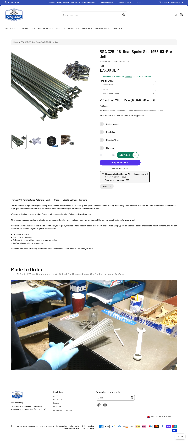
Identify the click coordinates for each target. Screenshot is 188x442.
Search (56, 403)
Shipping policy (88, 426)
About (55, 396)
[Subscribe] (132, 398)
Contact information (71, 429)
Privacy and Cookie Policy (63, 410)
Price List (57, 407)
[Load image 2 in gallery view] (35, 141)
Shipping (128, 76)
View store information (115, 180)
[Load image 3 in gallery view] (51, 141)
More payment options (120, 169)
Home (15, 42)
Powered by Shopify (46, 426)
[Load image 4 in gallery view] (67, 141)
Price (102, 66)
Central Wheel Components (27, 426)
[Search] (124, 15)
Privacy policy (61, 426)
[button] (138, 124)
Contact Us (57, 399)
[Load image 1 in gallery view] (19, 141)
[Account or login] (176, 14)
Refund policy (74, 426)
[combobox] (93, 15)
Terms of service (88, 429)
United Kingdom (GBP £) (161, 417)
